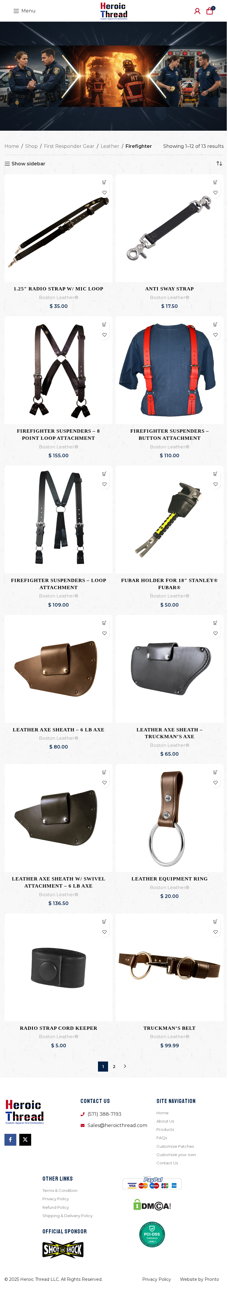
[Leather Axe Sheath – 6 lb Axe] (58, 669)
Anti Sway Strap (169, 289)
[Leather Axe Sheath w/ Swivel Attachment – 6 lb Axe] (58, 818)
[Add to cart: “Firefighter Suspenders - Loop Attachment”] (104, 474)
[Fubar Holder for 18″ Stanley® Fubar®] (169, 519)
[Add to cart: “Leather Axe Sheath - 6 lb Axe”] (104, 623)
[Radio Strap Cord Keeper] (58, 967)
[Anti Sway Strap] (169, 228)
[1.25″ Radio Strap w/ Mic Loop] (58, 228)
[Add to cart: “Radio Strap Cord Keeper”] (104, 921)
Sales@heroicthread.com (117, 1125)
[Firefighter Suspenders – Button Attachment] (169, 370)
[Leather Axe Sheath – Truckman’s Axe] (169, 669)
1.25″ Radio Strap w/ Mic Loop (58, 289)
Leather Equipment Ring (170, 879)
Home (11, 146)
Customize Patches (175, 1146)
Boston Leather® (58, 297)
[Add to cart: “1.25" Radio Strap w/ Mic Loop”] (104, 182)
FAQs (161, 1137)
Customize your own (176, 1154)
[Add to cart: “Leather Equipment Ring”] (215, 772)
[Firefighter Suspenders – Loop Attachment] (58, 519)
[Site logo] (114, 10)
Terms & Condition (59, 1190)
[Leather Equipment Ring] (169, 818)
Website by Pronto (199, 1279)
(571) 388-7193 (104, 1114)
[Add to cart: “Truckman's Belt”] (215, 921)
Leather (110, 146)
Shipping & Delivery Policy (67, 1215)
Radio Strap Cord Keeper (58, 1028)
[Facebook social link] (10, 1140)
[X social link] (25, 1140)
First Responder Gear (69, 146)
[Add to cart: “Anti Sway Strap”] (215, 182)
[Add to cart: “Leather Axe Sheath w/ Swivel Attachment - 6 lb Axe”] (104, 772)
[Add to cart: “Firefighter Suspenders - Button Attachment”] (215, 324)
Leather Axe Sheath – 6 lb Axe (58, 730)
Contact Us (167, 1162)
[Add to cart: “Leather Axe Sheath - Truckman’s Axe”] (215, 623)
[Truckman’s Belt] (169, 967)
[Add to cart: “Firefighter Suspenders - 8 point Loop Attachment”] (104, 324)
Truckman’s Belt (169, 1028)
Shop (31, 146)
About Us (165, 1121)
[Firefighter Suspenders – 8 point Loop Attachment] (58, 370)
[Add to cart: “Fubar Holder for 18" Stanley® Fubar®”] (215, 474)
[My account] (197, 11)
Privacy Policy (55, 1198)
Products (165, 1129)
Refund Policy (55, 1207)
